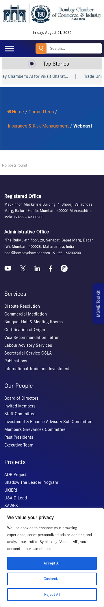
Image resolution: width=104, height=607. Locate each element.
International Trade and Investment (37, 368)
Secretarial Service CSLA (28, 353)
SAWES (11, 505)
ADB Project (15, 474)
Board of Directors (21, 398)
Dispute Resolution (22, 306)
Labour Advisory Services (28, 345)
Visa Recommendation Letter (31, 337)
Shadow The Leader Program (31, 482)
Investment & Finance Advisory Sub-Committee (48, 421)
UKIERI (10, 490)
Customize (52, 578)
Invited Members (20, 406)
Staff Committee (20, 413)
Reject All (52, 594)
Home (18, 112)
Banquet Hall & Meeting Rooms (33, 321)
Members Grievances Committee (35, 429)
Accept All (52, 563)
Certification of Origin (24, 329)
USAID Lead (15, 498)
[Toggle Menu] (9, 48)
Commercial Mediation (25, 314)
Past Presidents (18, 437)
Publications (15, 361)
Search (41, 48)
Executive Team (18, 445)
